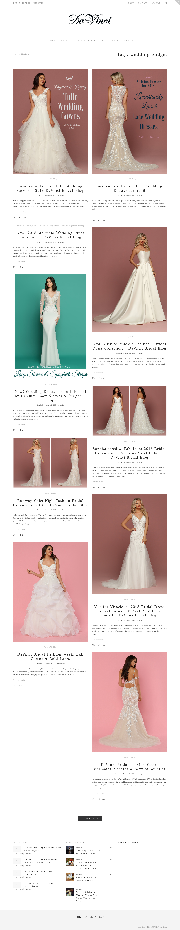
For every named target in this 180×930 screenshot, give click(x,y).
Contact (142, 3)
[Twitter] (16, 3)
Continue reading (19, 212)
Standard (40, 195)
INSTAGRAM (96, 917)
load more (90, 818)
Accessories (21, 226)
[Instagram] (26, 3)
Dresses (47, 179)
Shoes (39, 226)
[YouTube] (23, 3)
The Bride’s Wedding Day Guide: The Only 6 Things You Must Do (87, 865)
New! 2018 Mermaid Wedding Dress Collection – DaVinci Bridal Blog (50, 235)
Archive (156, 3)
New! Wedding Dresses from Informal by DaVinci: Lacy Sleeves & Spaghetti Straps (50, 395)
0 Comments (27, 854)
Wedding (53, 179)
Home (15, 54)
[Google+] (19, 3)
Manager (61, 664)
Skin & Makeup (47, 226)
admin (62, 195)
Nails (34, 226)
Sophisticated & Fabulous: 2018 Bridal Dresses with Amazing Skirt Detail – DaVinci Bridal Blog (129, 453)
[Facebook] (13, 3)
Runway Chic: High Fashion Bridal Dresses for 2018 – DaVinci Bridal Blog (50, 502)
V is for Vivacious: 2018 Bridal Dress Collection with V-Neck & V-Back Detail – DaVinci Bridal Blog (129, 611)
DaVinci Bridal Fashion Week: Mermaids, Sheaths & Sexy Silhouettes (129, 766)
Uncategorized (71, 226)
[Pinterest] (29, 3)
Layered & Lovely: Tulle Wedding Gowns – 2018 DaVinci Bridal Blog (50, 188)
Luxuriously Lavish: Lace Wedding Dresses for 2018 (129, 188)
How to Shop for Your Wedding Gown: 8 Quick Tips (88, 880)
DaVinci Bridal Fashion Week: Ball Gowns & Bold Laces (50, 656)
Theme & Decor (59, 226)
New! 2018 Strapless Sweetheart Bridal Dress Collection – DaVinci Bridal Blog (129, 346)
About (130, 3)
